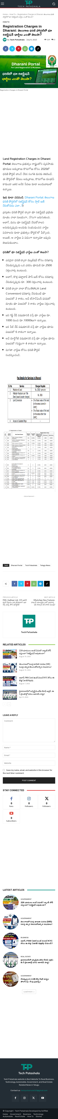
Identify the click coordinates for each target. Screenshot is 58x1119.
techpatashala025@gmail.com (34, 1090)
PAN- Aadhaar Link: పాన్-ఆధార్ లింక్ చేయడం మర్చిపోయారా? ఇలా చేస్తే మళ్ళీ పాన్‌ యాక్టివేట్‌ (15, 602)
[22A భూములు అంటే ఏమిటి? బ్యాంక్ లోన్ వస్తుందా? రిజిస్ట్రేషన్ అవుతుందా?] (10, 654)
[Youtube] (42, 1098)
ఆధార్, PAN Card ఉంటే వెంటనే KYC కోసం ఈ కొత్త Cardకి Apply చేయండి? (37, 942)
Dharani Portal (16, 565)
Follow (29, 797)
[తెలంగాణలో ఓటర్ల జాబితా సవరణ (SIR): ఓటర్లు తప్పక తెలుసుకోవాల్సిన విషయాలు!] (10, 668)
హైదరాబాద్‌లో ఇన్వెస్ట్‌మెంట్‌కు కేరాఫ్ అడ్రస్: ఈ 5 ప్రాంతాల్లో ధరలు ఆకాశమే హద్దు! (37, 961)
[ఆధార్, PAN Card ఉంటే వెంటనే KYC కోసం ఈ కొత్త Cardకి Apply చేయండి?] (10, 681)
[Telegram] (31, 48)
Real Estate (26, 956)
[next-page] (9, 704)
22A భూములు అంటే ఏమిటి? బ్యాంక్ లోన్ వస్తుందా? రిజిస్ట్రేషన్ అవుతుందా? (37, 903)
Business (24, 937)
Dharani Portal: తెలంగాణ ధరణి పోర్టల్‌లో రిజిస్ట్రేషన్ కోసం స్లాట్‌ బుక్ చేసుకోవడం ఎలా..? (28, 201)
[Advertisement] (29, 124)
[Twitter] (12, 48)
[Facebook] (5, 48)
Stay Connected (13, 790)
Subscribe (11, 812)
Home (5, 14)
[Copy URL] (38, 48)
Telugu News (45, 565)
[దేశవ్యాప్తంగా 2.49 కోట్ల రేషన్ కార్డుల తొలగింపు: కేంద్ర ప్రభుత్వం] (11, 979)
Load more (28, 991)
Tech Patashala (17, 40)
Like (11, 797)
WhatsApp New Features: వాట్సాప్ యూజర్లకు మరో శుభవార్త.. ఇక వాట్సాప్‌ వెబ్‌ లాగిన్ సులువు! (43, 602)
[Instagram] (24, 1098)
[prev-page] (4, 704)
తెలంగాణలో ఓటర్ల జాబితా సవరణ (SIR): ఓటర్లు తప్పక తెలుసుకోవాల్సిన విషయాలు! (36, 922)
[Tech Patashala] (5, 39)
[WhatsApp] (25, 48)
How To (13, 14)
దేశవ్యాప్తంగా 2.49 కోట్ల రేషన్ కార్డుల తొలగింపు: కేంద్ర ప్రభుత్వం (35, 980)
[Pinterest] (18, 48)
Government (26, 899)
